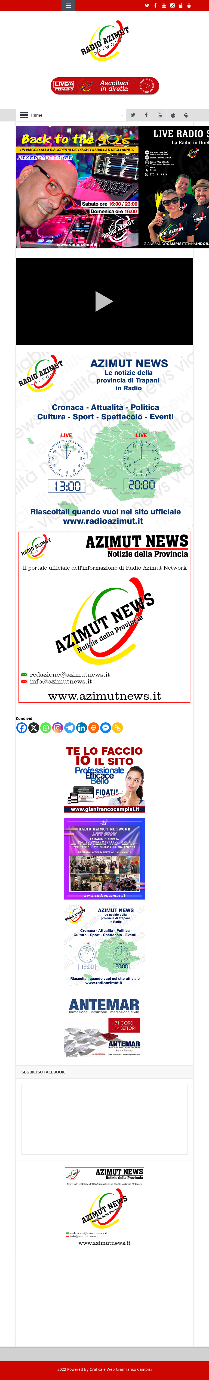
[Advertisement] (104, 1297)
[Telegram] (69, 727)
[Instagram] (57, 727)
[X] (33, 727)
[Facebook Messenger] (105, 727)
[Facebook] (21, 727)
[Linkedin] (81, 727)
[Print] (93, 727)
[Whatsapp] (45, 727)
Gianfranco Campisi (134, 1369)
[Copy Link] (117, 727)
